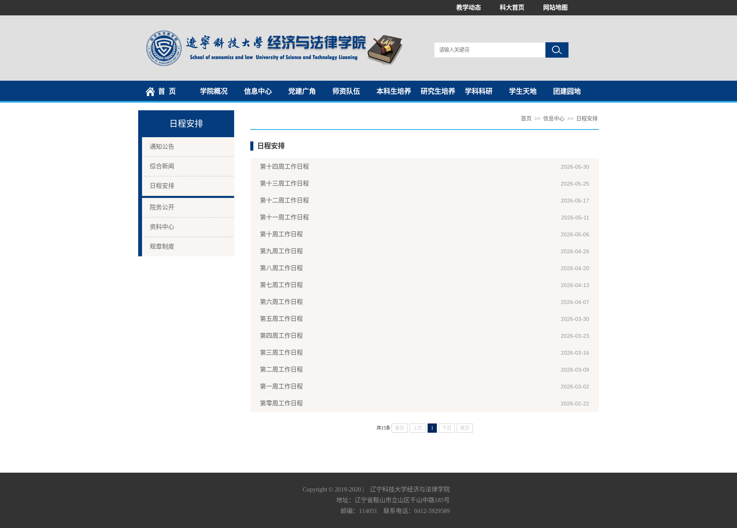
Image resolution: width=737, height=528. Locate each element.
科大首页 (512, 7)
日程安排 (162, 186)
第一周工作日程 (281, 386)
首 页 (167, 91)
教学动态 (468, 7)
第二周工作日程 (281, 369)
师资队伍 (346, 91)
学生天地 (523, 91)
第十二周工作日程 (284, 200)
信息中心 (258, 91)
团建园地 (567, 91)
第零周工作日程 (281, 403)
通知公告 (162, 146)
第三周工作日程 (281, 352)
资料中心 (162, 227)
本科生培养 (394, 91)
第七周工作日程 (281, 285)
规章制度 (162, 246)
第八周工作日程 (281, 268)
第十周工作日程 (281, 234)
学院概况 (214, 91)
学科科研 (478, 91)
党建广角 (302, 91)
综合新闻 (162, 166)
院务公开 (162, 207)
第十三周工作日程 (284, 183)
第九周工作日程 (281, 251)
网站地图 (555, 7)
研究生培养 (438, 91)
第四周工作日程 (281, 335)
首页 (526, 118)
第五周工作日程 (281, 318)
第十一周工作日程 (284, 217)
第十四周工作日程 (284, 166)
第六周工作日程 (281, 302)
